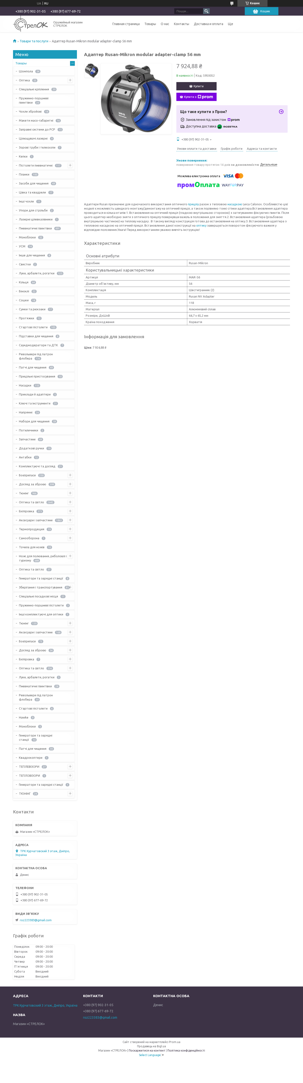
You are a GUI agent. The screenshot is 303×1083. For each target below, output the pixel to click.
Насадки (25, 385)
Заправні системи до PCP (37, 129)
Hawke (23, 717)
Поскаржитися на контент (147, 1050)
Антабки (25, 457)
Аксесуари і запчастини (36, 520)
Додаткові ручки (31, 448)
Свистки (25, 264)
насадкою (234, 204)
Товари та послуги (34, 41)
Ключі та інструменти (34, 403)
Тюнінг (24, 493)
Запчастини (27, 439)
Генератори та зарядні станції (41, 578)
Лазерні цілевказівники (36, 219)
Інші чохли (26, 201)
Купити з (190, 96)
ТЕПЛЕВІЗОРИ (29, 766)
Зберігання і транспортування (40, 587)
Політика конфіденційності (186, 1050)
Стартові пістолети (33, 327)
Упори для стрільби (33, 210)
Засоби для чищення (34, 183)
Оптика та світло (31, 502)
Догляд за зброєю (32, 484)
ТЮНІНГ (25, 793)
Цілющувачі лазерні (33, 138)
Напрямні (25, 412)
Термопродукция (31, 529)
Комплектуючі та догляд (37, 466)
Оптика (24, 80)
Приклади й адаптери (35, 394)
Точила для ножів (32, 547)
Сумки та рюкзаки (32, 309)
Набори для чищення (34, 421)
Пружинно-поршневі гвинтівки (34, 100)
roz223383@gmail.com (36, 920)
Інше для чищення (32, 255)
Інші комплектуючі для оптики (41, 614)
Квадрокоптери (30, 757)
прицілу (193, 204)
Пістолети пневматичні (36, 165)
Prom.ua (174, 1042)
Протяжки (26, 318)
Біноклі (24, 291)
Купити (199, 86)
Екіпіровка (26, 511)
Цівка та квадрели (32, 192)
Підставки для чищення (36, 336)
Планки (24, 174)
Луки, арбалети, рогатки (36, 273)
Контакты (181, 24)
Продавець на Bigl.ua (151, 1046)
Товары (150, 24)
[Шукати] (206, 11)
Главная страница (126, 24)
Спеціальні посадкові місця (38, 596)
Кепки (23, 156)
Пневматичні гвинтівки (35, 228)
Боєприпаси (27, 475)
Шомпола (26, 71)
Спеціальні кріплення (34, 89)
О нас (165, 24)
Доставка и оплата (208, 24)
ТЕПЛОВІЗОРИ (29, 775)
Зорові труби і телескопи (37, 147)
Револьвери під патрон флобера (36, 356)
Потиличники (28, 430)
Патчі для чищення (32, 367)
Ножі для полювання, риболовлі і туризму (43, 558)
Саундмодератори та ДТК (38, 345)
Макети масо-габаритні (36, 120)
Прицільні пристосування (37, 376)
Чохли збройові (30, 111)
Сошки (24, 300)
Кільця (23, 282)
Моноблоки (27, 237)
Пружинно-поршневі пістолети (41, 605)
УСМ (22, 246)
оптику (201, 225)
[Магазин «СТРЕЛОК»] (30, 24)
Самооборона (29, 538)
